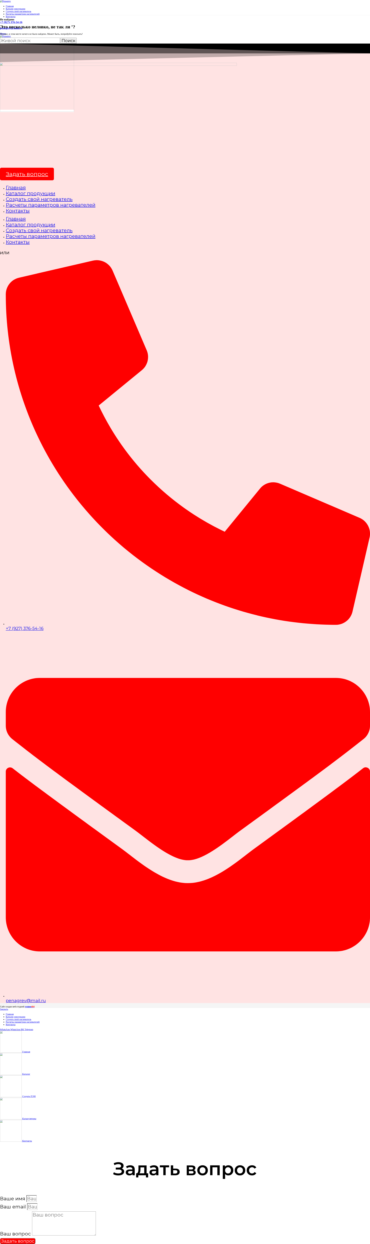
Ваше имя (13, 1198)
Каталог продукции (30, 193)
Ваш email (13, 1207)
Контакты (18, 211)
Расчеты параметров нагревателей (50, 205)
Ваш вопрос (16, 1234)
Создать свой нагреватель (39, 199)
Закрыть (4, 1009)
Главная (16, 187)
